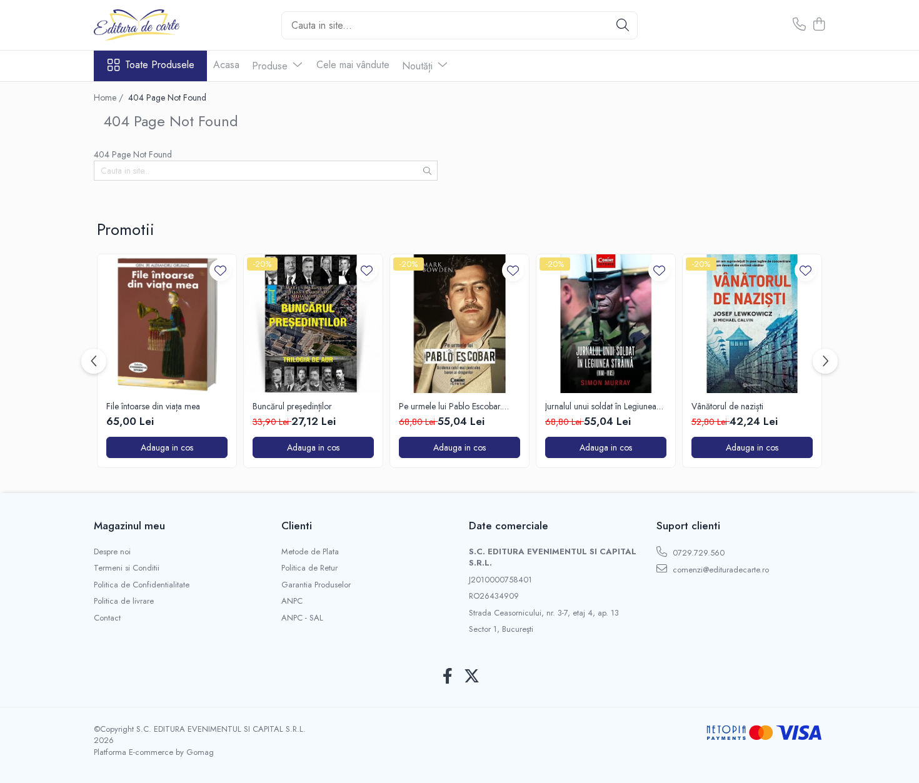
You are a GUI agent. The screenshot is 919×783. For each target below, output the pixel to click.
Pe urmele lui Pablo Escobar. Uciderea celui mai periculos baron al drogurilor (450, 406)
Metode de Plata (310, 551)
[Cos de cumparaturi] (818, 24)
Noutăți (419, 66)
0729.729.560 (697, 553)
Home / (110, 97)
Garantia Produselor (316, 585)
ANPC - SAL (302, 618)
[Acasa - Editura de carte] (156, 25)
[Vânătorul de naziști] (752, 323)
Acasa (226, 64)
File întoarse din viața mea (153, 406)
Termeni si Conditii (126, 568)
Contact (107, 618)
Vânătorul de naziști (727, 406)
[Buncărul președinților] (313, 323)
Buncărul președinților (292, 406)
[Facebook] (447, 677)
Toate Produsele (159, 65)
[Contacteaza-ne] (799, 24)
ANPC (292, 601)
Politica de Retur (309, 568)
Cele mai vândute (352, 64)
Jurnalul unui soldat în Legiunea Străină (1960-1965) (600, 406)
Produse (271, 66)
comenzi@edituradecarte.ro (719, 570)
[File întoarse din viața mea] (167, 323)
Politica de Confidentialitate (141, 585)
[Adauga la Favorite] (220, 270)
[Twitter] (472, 677)
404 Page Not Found (167, 97)
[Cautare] (623, 25)
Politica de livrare (124, 601)
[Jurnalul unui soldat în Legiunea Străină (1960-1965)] (605, 323)
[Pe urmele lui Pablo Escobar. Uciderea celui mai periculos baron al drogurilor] (459, 323)
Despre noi (112, 551)
